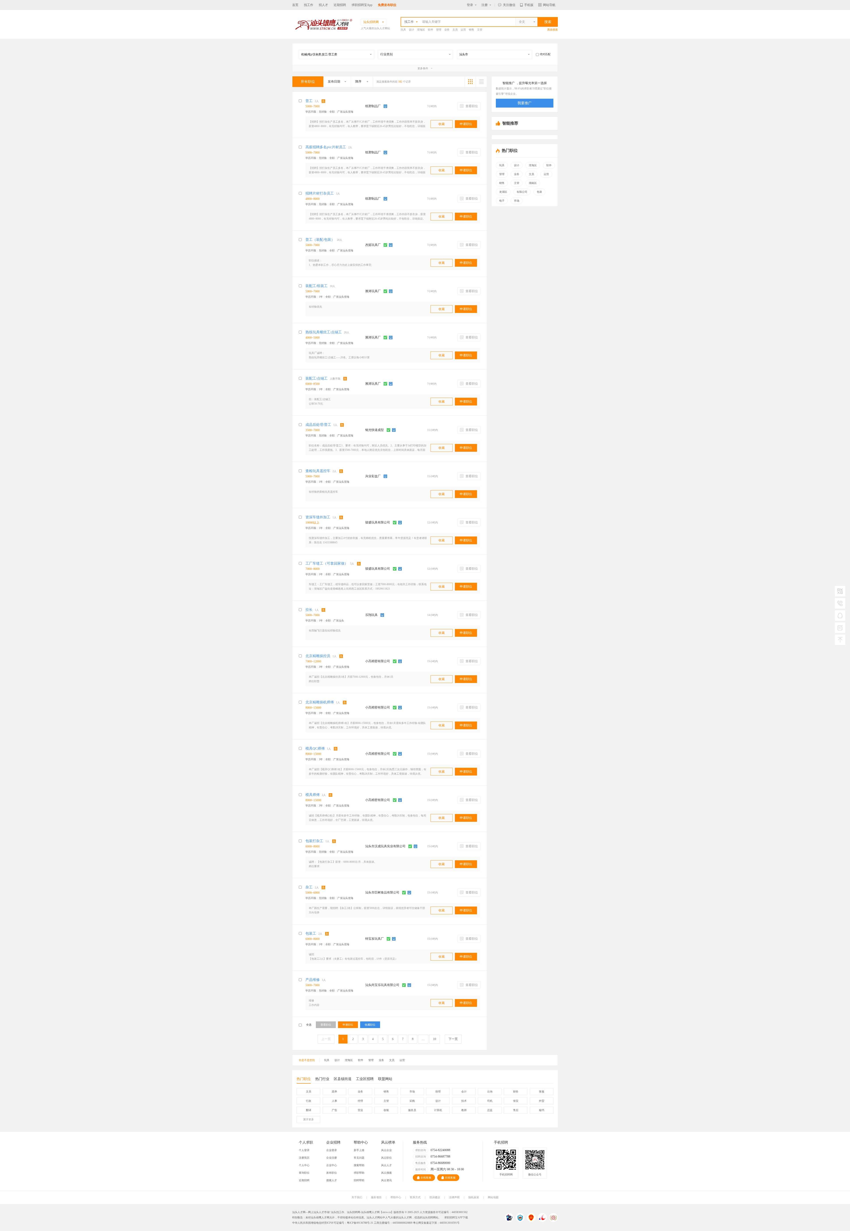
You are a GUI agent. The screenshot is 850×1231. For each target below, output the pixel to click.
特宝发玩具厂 (374, 938)
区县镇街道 (343, 1079)
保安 (515, 1100)
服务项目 (376, 1197)
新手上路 (359, 1150)
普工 (309, 101)
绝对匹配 (545, 54)
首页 (295, 5)
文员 (455, 29)
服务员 (412, 1110)
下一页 (453, 1039)
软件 (430, 29)
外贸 (541, 1100)
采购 (412, 1100)
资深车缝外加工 (317, 517)
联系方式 (415, 1197)
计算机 (438, 1110)
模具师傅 (312, 795)
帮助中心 (395, 1197)
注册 (484, 5)
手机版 (528, 5)
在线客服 (426, 1177)
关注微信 (509, 5)
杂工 (309, 887)
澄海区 (421, 29)
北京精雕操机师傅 (319, 702)
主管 (479, 29)
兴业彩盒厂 (373, 476)
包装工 (310, 933)
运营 (463, 29)
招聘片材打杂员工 (319, 193)
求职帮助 (359, 1172)
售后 (515, 1110)
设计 (411, 29)
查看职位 (471, 106)
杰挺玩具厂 (373, 245)
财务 (515, 1091)
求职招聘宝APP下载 (456, 1217)
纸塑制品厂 (373, 106)
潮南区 (533, 183)
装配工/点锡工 (316, 378)
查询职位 (304, 1172)
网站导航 (549, 5)
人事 (334, 1100)
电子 (501, 200)
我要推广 (525, 103)
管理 (438, 29)
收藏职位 (370, 1024)
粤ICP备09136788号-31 (360, 1222)
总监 (490, 1110)
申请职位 (466, 124)
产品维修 (312, 980)
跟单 (334, 1091)
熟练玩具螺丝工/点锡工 (323, 332)
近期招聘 (340, 5)
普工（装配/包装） (320, 239)
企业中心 (331, 1165)
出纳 (490, 1091)
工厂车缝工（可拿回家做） (326, 563)
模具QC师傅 (315, 748)
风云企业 (386, 1150)
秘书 (541, 1110)
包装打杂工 (314, 841)
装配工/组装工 (316, 286)
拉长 (309, 610)
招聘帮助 (359, 1180)
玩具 (403, 29)
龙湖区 (503, 191)
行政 (308, 1100)
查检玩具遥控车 (317, 471)
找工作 (308, 5)
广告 (334, 1110)
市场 (516, 200)
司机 (490, 1100)
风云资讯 (386, 1180)
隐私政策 (473, 1197)
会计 (464, 1091)
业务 (447, 29)
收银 (386, 1110)
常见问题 (359, 1157)
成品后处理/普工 (318, 424)
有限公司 (522, 191)
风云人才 (386, 1165)
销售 (471, 29)
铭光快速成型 (374, 430)
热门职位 (304, 1079)
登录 (470, 5)
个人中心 (304, 1165)
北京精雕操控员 (317, 656)
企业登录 (331, 1150)
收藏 (442, 124)
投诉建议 (434, 1197)
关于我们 (357, 1197)
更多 (308, 1119)
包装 (539, 191)
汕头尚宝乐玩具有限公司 (382, 985)
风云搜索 (386, 1172)
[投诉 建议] (840, 629)
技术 (464, 1100)
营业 (360, 1110)
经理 (360, 1100)
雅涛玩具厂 (373, 291)
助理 (438, 1091)
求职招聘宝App (362, 5)
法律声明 (454, 1197)
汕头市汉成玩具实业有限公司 (385, 846)
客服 (541, 1091)
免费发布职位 (387, 5)
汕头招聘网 (353, 1212)
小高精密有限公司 (377, 661)
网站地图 (493, 1197)
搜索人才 (331, 1180)
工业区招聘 (365, 1079)
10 (434, 1039)
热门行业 (322, 1079)
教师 (464, 1110)
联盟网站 (385, 1079)
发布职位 (331, 1172)
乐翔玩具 (371, 615)
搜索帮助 (359, 1165)
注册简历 (304, 1157)
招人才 (323, 5)
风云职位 (386, 1157)
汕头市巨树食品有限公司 (382, 892)
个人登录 (304, 1150)
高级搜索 (552, 29)
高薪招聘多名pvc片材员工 (325, 147)
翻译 (308, 1110)
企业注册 (331, 1157)
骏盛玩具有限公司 (377, 522)
